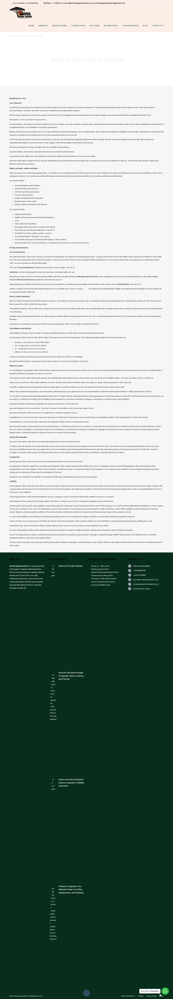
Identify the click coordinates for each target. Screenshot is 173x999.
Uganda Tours (78, 26)
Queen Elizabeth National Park (103, 582)
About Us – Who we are (100, 566)
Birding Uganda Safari (100, 569)
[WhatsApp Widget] (165, 991)
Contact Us (158, 26)
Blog (145, 26)
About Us (43, 26)
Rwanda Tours (111, 26)
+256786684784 (139, 570)
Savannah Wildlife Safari (100, 585)
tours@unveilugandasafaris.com (146, 580)
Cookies (141, 996)
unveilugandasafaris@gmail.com (146, 584)
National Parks (59, 26)
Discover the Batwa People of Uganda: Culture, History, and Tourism (71, 676)
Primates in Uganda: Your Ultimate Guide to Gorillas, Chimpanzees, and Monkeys (71, 889)
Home (31, 26)
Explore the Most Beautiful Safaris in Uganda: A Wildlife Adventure (71, 782)
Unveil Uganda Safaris (142, 589)
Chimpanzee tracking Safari (102, 575)
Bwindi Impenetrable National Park (105, 572)
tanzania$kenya (130, 26)
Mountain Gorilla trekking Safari (103, 578)
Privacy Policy (151, 996)
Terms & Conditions (128, 996)
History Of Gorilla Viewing (70, 566)
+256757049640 (139, 575)
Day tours (94, 26)
